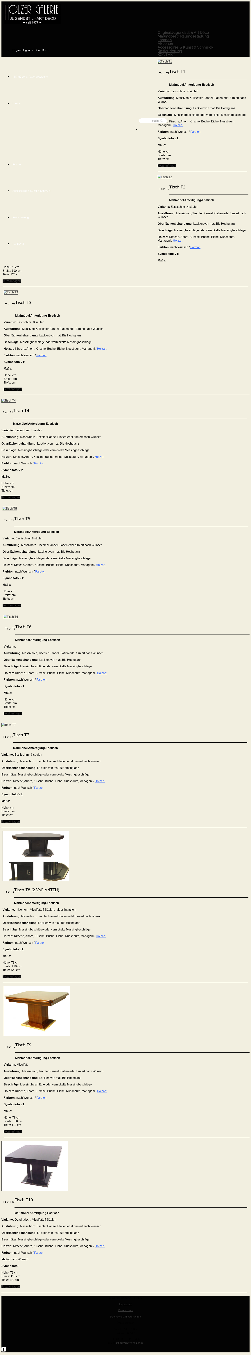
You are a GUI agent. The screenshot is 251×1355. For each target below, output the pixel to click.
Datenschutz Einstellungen (125, 1316)
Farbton (195, 131)
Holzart (178, 125)
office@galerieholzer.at (129, 1342)
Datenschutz (125, 1310)
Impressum (125, 1304)
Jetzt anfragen (167, 165)
